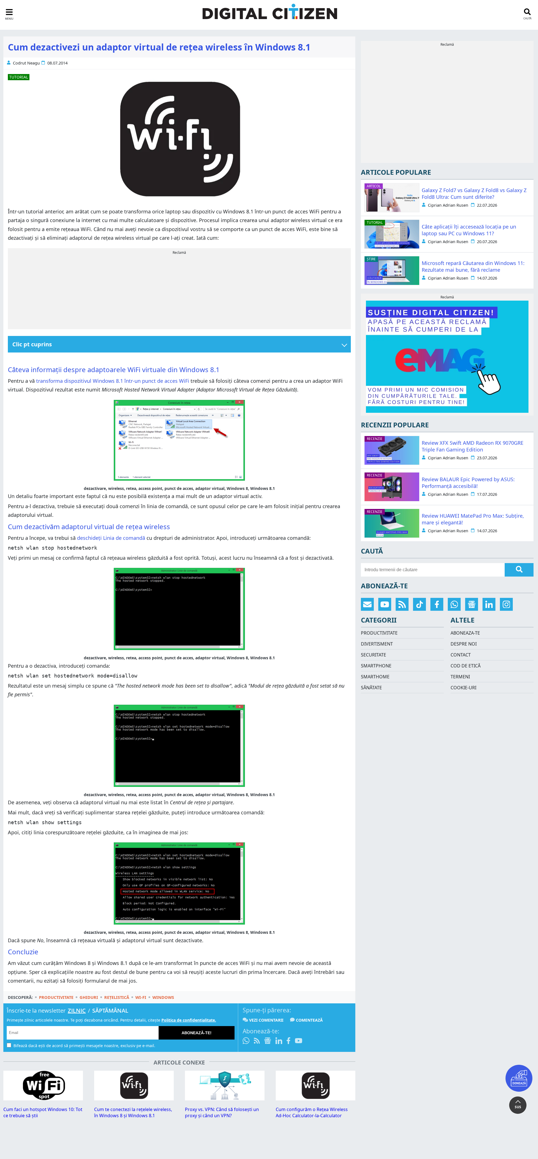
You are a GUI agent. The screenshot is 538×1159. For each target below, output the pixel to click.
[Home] (270, 15)
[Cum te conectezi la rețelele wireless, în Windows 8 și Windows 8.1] (134, 1099)
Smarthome (375, 677)
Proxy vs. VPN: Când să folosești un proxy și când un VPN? (222, 1112)
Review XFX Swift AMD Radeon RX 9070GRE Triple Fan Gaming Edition (472, 446)
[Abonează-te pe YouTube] (299, 1041)
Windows (163, 997)
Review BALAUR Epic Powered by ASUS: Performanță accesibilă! (468, 482)
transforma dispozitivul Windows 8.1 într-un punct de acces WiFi (112, 380)
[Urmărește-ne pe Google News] (267, 1041)
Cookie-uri (463, 688)
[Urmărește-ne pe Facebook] (288, 1041)
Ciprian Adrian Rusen (448, 205)
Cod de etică (466, 666)
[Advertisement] (179, 290)
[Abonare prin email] (367, 604)
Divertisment (377, 644)
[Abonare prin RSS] (257, 1041)
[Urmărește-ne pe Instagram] (506, 604)
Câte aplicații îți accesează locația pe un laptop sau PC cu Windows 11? (469, 230)
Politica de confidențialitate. (188, 1020)
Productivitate (56, 997)
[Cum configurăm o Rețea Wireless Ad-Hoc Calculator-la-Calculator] (315, 1099)
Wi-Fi (140, 997)
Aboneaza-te (465, 633)
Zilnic (77, 1010)
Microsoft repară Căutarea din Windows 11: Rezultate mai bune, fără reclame (473, 266)
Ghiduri (89, 997)
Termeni (460, 677)
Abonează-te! (197, 1033)
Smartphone (376, 666)
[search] (519, 570)
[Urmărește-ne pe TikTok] (419, 604)
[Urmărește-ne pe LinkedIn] (278, 1041)
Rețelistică (116, 997)
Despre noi (464, 644)
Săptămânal (110, 1010)
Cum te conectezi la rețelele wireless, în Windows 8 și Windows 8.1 (133, 1112)
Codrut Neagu (26, 63)
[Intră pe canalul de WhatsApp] (247, 1041)
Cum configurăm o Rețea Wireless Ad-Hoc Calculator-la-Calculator (312, 1112)
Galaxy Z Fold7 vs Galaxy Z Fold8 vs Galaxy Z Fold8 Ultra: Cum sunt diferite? (474, 193)
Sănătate (371, 688)
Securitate (373, 655)
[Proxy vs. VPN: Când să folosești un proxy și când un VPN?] (225, 1099)
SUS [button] (518, 1107)
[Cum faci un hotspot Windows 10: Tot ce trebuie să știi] (43, 1099)
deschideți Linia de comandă (111, 537)
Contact (461, 655)
